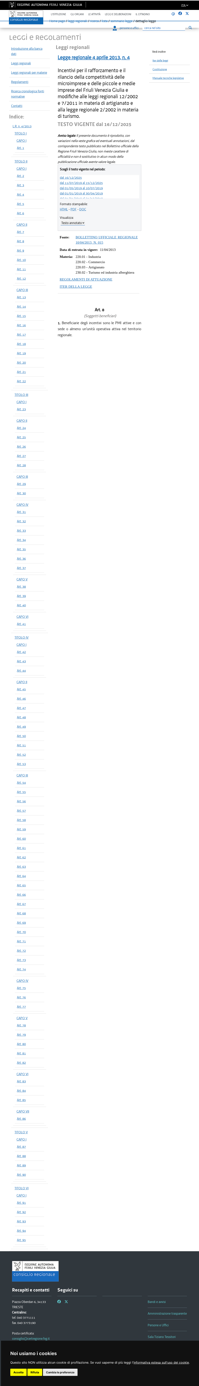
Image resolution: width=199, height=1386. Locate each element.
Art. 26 (21, 446)
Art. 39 (21, 596)
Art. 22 (21, 381)
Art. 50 (21, 736)
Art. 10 (21, 260)
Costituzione (160, 69)
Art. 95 (21, 1240)
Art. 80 (21, 1044)
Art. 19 (21, 353)
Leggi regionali (21, 63)
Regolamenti (19, 82)
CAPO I (21, 140)
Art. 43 (21, 661)
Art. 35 (21, 549)
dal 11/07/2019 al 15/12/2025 (81, 183)
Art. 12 (21, 278)
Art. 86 (21, 1118)
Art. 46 (21, 698)
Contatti (16, 106)
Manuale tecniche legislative (168, 78)
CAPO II (22, 224)
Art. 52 (21, 754)
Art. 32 (21, 521)
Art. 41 (21, 624)
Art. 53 (21, 764)
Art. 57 (21, 810)
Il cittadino (143, 14)
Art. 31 (21, 512)
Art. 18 (21, 344)
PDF (74, 209)
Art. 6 (20, 213)
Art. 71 (21, 941)
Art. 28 (21, 465)
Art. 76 (21, 997)
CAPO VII (23, 1111)
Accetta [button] (18, 1372)
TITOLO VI (22, 1188)
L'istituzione (58, 14)
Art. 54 (21, 782)
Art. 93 (21, 1221)
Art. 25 (21, 437)
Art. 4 (20, 194)
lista (104, 21)
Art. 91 (21, 1202)
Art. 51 (21, 745)
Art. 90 (21, 1174)
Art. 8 (20, 241)
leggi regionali (77, 21)
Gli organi (77, 14)
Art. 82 (21, 1062)
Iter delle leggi (160, 60)
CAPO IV (22, 505)
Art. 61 (21, 848)
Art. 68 (21, 913)
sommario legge (121, 21)
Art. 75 (21, 988)
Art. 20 (21, 362)
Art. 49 (21, 726)
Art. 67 (21, 904)
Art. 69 (21, 922)
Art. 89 (21, 1165)
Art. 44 (21, 670)
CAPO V (22, 579)
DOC (82, 209)
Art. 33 (21, 530)
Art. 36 (21, 558)
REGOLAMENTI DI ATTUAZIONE (86, 279)
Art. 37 (21, 568)
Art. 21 (21, 372)
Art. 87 (21, 1146)
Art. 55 (21, 792)
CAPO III (22, 290)
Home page (57, 21)
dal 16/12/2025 (71, 177)
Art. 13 (21, 297)
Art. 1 (20, 148)
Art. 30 (21, 493)
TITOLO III (21, 395)
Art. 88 (21, 1156)
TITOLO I (21, 133)
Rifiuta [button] (35, 1372)
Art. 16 (21, 325)
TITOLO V (21, 1132)
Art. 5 (20, 204)
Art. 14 (21, 306)
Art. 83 (21, 1081)
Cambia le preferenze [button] (60, 1372)
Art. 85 (21, 1100)
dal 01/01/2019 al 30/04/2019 (81, 193)
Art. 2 (20, 176)
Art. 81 (21, 1053)
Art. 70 (21, 932)
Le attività (94, 14)
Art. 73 (21, 960)
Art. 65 (21, 885)
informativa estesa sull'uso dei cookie (161, 1362)
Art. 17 (21, 334)
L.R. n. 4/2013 (22, 126)
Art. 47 (21, 708)
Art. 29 (21, 484)
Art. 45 (21, 689)
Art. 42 (21, 652)
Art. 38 (21, 586)
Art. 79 (21, 1034)
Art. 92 (21, 1212)
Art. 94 (21, 1230)
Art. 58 (21, 820)
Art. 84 (21, 1090)
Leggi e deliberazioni (118, 14)
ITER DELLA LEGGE (76, 287)
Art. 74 (21, 969)
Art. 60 (21, 838)
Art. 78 (21, 1025)
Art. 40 (21, 605)
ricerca (94, 21)
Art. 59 (21, 829)
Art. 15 (21, 316)
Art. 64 (21, 876)
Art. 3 (20, 185)
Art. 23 (21, 409)
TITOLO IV (22, 637)
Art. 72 (21, 950)
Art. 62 (21, 857)
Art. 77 (21, 1006)
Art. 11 (21, 269)
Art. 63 (21, 866)
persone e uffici (129, 28)
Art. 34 (21, 540)
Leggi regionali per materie (29, 72)
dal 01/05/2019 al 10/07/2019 (81, 188)
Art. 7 (20, 232)
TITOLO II (21, 161)
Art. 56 (21, 801)
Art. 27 (21, 456)
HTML (64, 209)
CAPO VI (22, 617)
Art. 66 (21, 894)
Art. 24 (21, 428)
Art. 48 (21, 717)
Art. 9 (20, 250)
